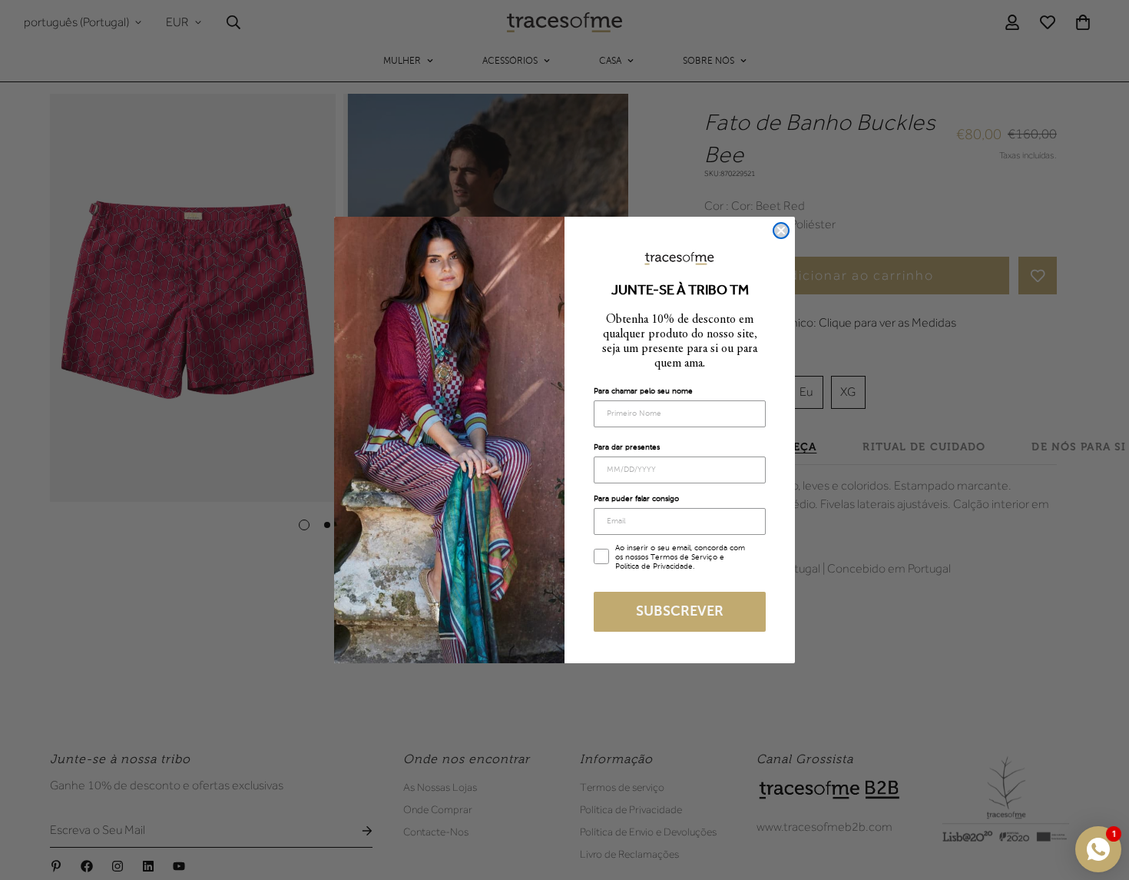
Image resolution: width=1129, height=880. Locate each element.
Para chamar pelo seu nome (643, 391)
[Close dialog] (781, 230)
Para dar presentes (627, 447)
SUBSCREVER (679, 612)
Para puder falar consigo (636, 498)
